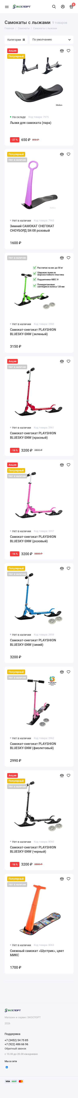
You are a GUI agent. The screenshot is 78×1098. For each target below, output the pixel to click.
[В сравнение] (62, 50)
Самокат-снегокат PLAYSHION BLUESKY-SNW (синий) (33, 642)
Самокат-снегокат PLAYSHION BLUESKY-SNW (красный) (33, 435)
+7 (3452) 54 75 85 (16, 1040)
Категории (14, 39)
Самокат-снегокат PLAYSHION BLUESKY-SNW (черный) (33, 849)
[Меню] (7, 6)
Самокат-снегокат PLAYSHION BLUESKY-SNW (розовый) (33, 539)
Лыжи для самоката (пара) (30, 123)
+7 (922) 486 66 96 (16, 1044)
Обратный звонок (15, 1048)
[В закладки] (68, 50)
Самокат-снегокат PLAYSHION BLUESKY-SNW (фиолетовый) (33, 746)
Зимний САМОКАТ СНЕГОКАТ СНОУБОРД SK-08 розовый (32, 228)
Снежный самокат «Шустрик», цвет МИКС (37, 953)
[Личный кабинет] (63, 6)
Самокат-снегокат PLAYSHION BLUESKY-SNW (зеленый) (33, 332)
